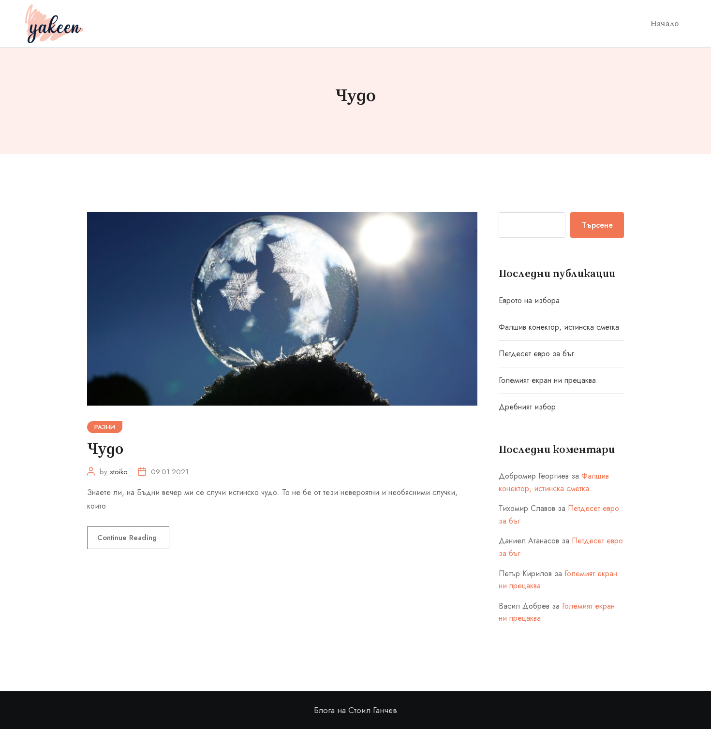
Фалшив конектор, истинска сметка (559, 327)
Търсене (597, 225)
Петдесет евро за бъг (536, 353)
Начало (665, 23)
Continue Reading (128, 537)
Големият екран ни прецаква (547, 380)
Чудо (105, 449)
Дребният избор (527, 406)
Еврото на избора (529, 300)
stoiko (119, 472)
